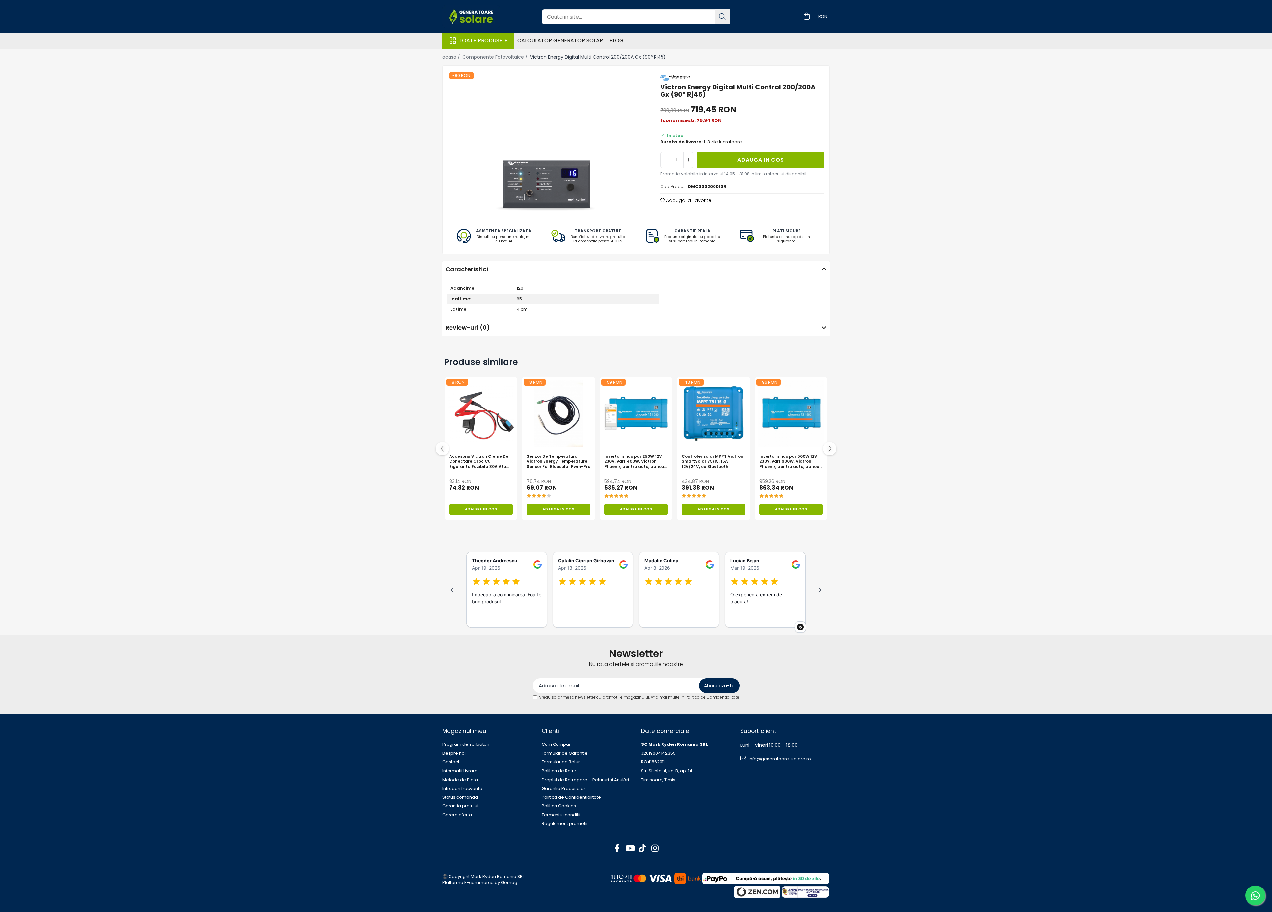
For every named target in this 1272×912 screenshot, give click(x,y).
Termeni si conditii (561, 815)
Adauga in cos (760, 160)
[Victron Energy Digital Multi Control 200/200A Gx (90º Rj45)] (546, 145)
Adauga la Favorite (688, 200)
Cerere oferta (457, 815)
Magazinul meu (464, 731)
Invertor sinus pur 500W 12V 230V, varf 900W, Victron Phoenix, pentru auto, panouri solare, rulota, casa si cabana (790, 461)
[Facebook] (617, 849)
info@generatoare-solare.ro (779, 759)
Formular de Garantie (565, 753)
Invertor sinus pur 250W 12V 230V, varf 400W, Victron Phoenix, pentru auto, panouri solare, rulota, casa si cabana (635, 461)
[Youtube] (630, 849)
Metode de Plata (460, 780)
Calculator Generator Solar (560, 40)
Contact (450, 762)
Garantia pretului (460, 806)
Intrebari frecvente (462, 789)
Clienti (550, 731)
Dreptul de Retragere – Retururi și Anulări (585, 780)
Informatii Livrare (460, 771)
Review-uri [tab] (468, 327)
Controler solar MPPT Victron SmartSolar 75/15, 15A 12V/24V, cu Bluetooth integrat (712, 461)
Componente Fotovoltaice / (495, 57)
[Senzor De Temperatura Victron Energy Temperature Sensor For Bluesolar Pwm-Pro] (558, 413)
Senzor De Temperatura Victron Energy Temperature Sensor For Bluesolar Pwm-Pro (558, 461)
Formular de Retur (561, 762)
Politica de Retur (559, 771)
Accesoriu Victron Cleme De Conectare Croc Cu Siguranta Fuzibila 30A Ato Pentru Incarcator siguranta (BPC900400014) (479, 461)
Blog (617, 40)
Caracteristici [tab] (467, 269)
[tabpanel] (546, 145)
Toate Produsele (483, 40)
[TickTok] (642, 849)
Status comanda (460, 797)
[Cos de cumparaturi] (806, 17)
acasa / (451, 57)
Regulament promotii (564, 824)
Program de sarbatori (465, 744)
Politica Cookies (559, 806)
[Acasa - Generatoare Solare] (480, 16)
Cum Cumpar (556, 744)
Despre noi (454, 753)
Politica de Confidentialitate (712, 697)
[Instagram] (655, 849)
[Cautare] (722, 16)
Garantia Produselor (563, 789)
